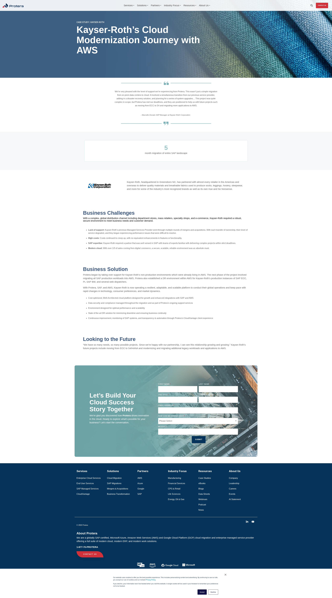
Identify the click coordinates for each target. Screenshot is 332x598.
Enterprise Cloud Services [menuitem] (89, 478)
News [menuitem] (201, 510)
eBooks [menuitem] (201, 483)
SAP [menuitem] (139, 494)
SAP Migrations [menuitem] (114, 483)
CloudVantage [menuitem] (83, 494)
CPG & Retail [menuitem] (174, 489)
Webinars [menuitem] (202, 499)
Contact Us (322, 5)
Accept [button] (202, 592)
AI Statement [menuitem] (235, 499)
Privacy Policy (150, 580)
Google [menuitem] (140, 489)
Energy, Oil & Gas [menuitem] (176, 499)
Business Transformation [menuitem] (118, 494)
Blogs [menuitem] (201, 489)
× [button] (225, 574)
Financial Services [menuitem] (177, 483)
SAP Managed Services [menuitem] (88, 489)
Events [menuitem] (232, 494)
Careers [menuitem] (232, 489)
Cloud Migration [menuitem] (114, 478)
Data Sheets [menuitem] (204, 494)
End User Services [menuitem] (85, 483)
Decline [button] (213, 592)
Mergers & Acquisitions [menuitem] (117, 489)
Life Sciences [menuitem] (174, 494)
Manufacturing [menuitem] (174, 478)
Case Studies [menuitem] (204, 478)
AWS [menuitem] (139, 478)
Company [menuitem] (233, 478)
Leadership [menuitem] (234, 483)
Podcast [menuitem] (202, 505)
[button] (247, 521)
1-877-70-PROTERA (87, 547)
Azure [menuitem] (140, 483)
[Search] (311, 5)
